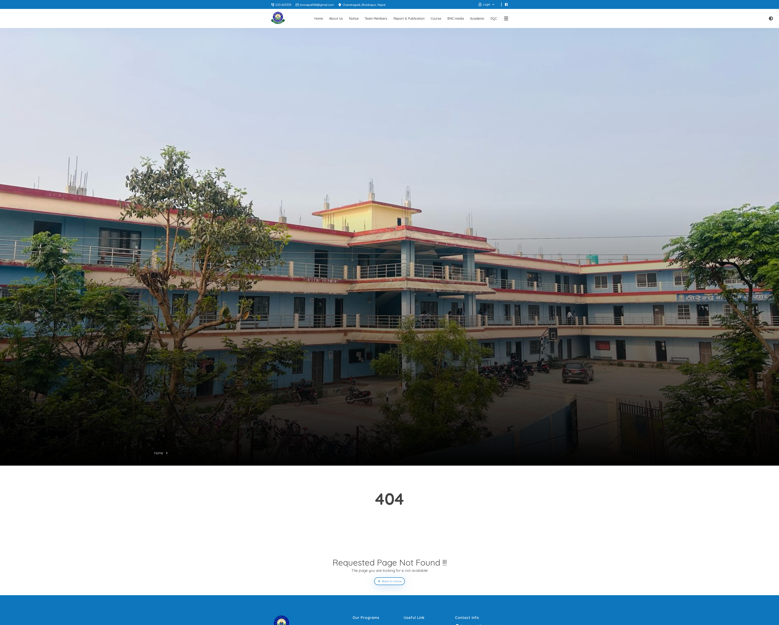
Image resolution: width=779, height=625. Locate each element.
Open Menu (506, 18)
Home (318, 18)
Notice (354, 18)
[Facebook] (506, 4)
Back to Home (391, 581)
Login (486, 4)
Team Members (376, 18)
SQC (494, 18)
